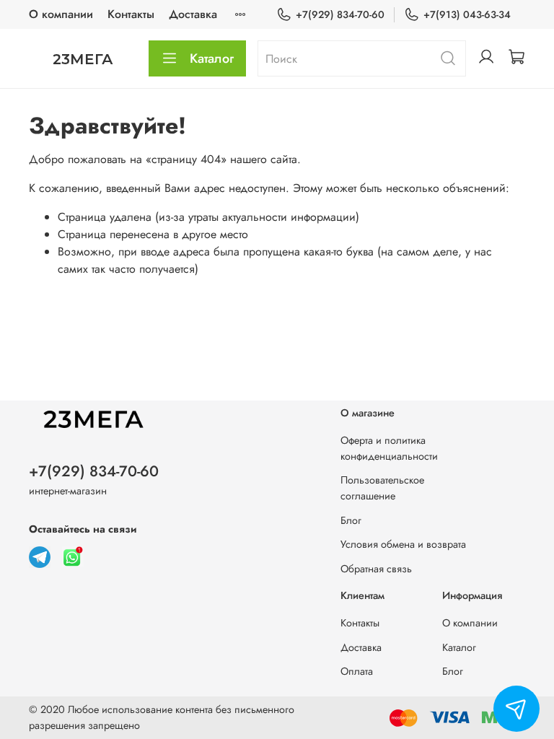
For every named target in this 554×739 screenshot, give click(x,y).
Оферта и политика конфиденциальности (389, 448)
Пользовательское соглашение (382, 488)
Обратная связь (376, 568)
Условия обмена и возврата (403, 544)
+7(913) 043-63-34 (467, 14)
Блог (350, 520)
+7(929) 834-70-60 (340, 14)
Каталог (212, 58)
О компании (61, 14)
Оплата (356, 671)
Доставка (193, 14)
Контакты (130, 14)
